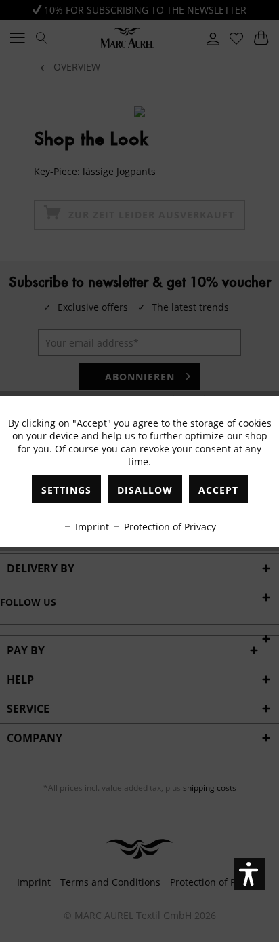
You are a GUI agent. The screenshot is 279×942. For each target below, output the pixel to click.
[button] (249, 874)
